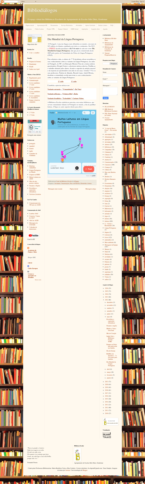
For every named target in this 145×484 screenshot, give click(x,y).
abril (108, 369)
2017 (106, 393)
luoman (67, 470)
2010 (106, 413)
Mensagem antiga (90, 189)
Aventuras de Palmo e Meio (32, 251)
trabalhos (107, 274)
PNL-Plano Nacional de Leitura (111, 114)
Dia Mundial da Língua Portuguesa (111, 364)
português (32, 143)
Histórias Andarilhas (32, 167)
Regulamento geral (35, 78)
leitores (107, 219)
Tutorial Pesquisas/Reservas (110, 54)
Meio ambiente (109, 242)
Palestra (107, 262)
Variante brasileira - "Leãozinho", (60, 98)
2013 (106, 405)
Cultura (107, 170)
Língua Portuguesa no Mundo (35, 171)
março (109, 372)
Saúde (106, 269)
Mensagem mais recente (55, 189)
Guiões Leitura (102, 25)
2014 (106, 402)
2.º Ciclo (31, 112)
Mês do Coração (111, 333)
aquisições (108, 139)
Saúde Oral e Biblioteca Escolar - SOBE (110, 338)
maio (108, 317)
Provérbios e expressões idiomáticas (33, 190)
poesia (106, 267)
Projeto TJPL (51, 29)
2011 (106, 410)
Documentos (54, 25)
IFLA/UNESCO (109, 107)
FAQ (111, 25)
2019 (106, 387)
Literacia (107, 235)
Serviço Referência (66, 25)
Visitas (107, 277)
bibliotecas (108, 147)
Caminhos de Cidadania (33, 154)
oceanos (107, 259)
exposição (108, 198)
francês (31, 148)
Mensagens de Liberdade (33, 224)
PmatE (31, 67)
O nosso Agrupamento (109, 119)
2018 (106, 390)
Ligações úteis (95, 29)
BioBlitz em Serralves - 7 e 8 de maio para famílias (111, 356)
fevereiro (110, 375)
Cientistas (107, 157)
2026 (106, 288)
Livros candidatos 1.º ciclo (34, 84)
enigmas (107, 191)
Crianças (107, 167)
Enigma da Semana (35, 61)
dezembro (110, 302)
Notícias (107, 254)
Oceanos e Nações (34, 186)
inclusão (107, 214)
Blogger (85, 470)
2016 (106, 396)
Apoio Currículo (90, 25)
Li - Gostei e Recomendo (108, 224)
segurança (108, 272)
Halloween (108, 209)
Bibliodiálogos (42, 10)
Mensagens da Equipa (111, 245)
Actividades (108, 134)
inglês (31, 151)
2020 (106, 384)
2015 (106, 399)
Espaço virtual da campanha (34, 101)
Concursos (108, 165)
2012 (106, 407)
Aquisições (85, 29)
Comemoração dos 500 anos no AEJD (35, 204)
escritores (107, 193)
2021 (106, 382)
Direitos (107, 177)
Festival (107, 206)
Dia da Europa (110, 351)
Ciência (107, 155)
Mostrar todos (38, 280)
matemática (108, 240)
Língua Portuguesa (110, 228)
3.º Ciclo (31, 115)
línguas (107, 232)
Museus (107, 249)
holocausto (108, 211)
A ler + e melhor (34, 53)
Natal (106, 252)
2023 (106, 297)
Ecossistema (108, 183)
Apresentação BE (42, 25)
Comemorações (65, 183)
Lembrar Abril (33, 213)
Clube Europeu (33, 268)
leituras (89, 183)
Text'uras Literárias (35, 194)
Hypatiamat (32, 64)
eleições (107, 188)
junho (109, 314)
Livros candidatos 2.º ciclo (34, 88)
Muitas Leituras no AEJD (35, 178)
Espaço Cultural (63, 29)
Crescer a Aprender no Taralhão (32, 275)
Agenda (105, 29)
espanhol (31, 146)
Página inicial (30, 25)
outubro (109, 308)
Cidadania (108, 152)
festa (106, 204)
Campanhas (108, 150)
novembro (110, 305)
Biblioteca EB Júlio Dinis (110, 39)
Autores (107, 144)
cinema (107, 160)
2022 (106, 300)
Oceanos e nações (111, 326)
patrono (107, 264)
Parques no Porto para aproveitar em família (111, 346)
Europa (107, 196)
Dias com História (75, 183)
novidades (108, 257)
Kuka (76, 94)
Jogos (106, 216)
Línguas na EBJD (34, 175)
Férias (106, 201)
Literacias (29, 29)
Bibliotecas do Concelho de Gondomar (109, 49)
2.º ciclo (60, 81)
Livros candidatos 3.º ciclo (34, 92)
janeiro (109, 378)
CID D (30, 263)
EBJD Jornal (74, 29)
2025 (106, 291)
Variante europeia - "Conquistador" (61, 89)
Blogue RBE (32, 257)
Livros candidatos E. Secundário (34, 97)
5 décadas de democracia (33, 228)
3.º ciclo (74, 81)
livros (106, 237)
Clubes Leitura (39, 29)
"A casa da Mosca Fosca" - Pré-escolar (111, 129)
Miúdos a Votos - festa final (111, 329)
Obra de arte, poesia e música (34, 182)
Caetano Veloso (78, 98)
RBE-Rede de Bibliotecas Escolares (111, 110)
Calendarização (33, 80)
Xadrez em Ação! (34, 69)
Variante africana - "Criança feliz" (60, 94)
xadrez (107, 279)
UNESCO (52, 48)
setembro (110, 311)
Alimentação (108, 137)
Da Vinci (78, 89)
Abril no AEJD (33, 220)
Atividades (79, 25)
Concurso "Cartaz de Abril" (34, 217)
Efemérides (84, 183)
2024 (106, 294)
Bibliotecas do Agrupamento (109, 44)
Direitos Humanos (110, 179)
